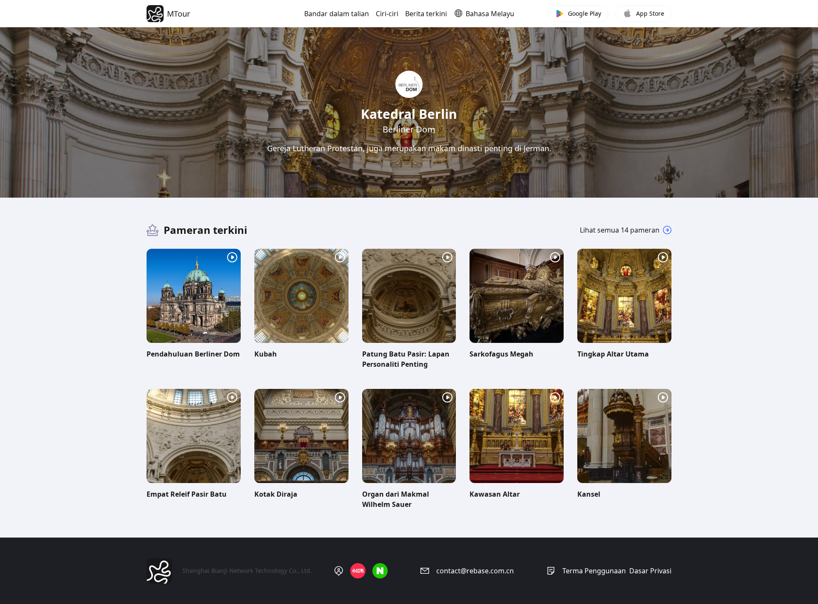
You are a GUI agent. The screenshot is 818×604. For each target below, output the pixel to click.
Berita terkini (426, 13)
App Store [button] (650, 13)
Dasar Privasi (650, 570)
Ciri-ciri (387, 13)
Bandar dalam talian (336, 13)
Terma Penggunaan (594, 570)
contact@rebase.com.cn (475, 570)
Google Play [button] (584, 13)
